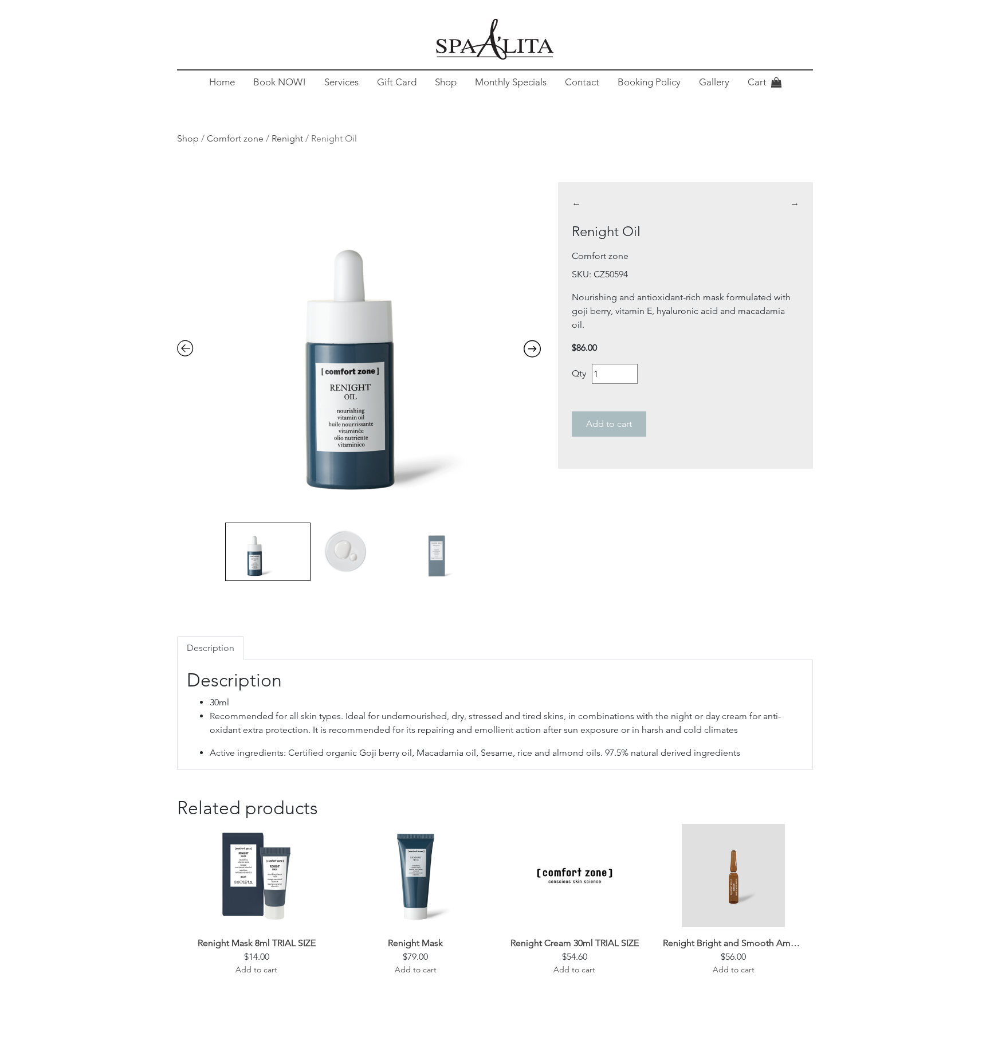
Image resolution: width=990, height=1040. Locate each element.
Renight (287, 138)
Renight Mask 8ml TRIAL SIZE (257, 942)
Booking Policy (649, 82)
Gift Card (397, 82)
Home (222, 82)
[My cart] (776, 83)
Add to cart (609, 423)
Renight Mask (415, 942)
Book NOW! (279, 82)
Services (341, 82)
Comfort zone (235, 138)
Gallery (714, 82)
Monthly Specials (511, 82)
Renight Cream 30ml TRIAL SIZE (574, 942)
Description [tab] (210, 647)
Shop (446, 82)
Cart (757, 82)
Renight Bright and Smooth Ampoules (734, 942)
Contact (582, 82)
